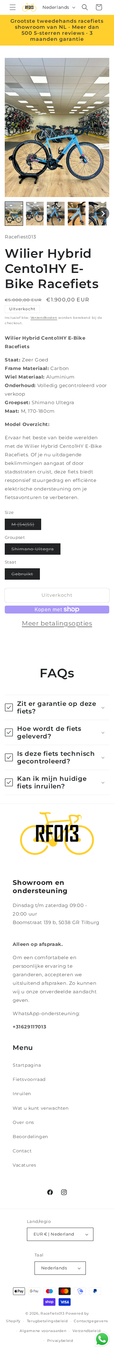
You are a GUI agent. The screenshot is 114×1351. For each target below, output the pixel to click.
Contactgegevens (91, 1321)
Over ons (23, 1122)
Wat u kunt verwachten (41, 1108)
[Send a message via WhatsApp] (102, 1339)
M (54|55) (26, 525)
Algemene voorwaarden (43, 1331)
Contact (22, 1151)
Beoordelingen (30, 1136)
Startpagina (27, 1065)
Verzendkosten (44, 318)
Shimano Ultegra (35, 550)
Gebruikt (25, 575)
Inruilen (22, 1093)
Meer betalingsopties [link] (57, 623)
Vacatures (24, 1165)
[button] (13, 7)
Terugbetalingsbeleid (47, 1321)
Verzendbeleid (86, 1331)
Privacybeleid (60, 1340)
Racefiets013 (52, 1313)
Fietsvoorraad (29, 1079)
